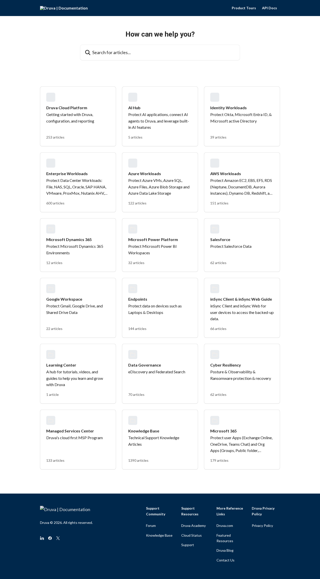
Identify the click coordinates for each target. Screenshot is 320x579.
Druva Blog (225, 550)
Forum (151, 525)
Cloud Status (191, 535)
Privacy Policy (262, 525)
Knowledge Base (159, 535)
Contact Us (225, 560)
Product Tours (244, 8)
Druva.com (224, 525)
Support (187, 545)
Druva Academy (193, 525)
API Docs (269, 8)
